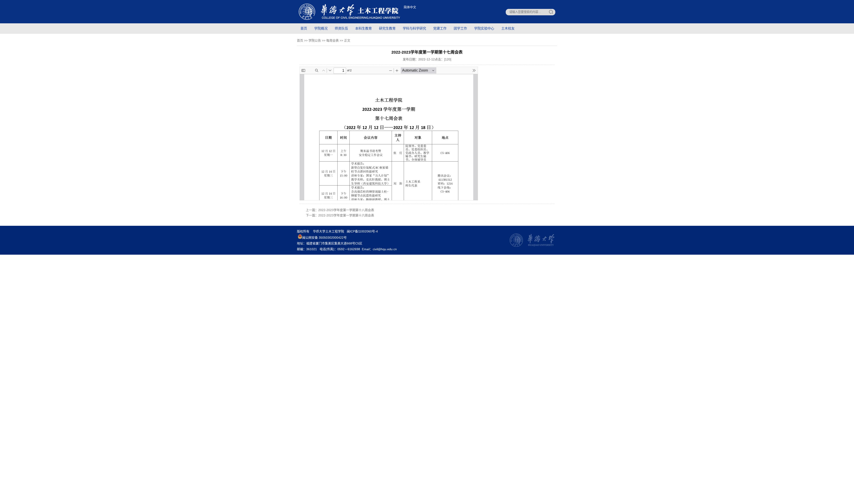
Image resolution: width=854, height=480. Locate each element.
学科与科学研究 (414, 28)
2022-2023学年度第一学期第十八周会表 (346, 210)
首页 (303, 28)
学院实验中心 (484, 28)
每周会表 (332, 40)
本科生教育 (363, 28)
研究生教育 (387, 28)
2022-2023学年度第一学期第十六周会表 (346, 215)
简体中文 (410, 7)
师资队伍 (341, 28)
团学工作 (460, 28)
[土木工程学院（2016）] (349, 20)
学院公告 (314, 40)
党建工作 (440, 28)
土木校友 (508, 28)
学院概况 (321, 28)
